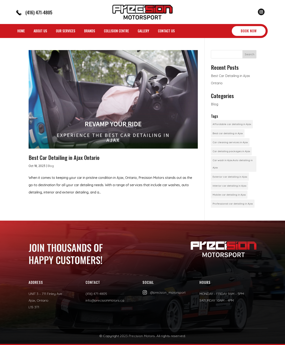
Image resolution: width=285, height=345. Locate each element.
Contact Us (166, 31)
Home (21, 31)
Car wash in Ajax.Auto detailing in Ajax (233, 164)
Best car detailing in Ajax (228, 133)
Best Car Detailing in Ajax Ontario (64, 157)
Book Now (249, 30)
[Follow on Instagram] (261, 12)
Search (249, 54)
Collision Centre (116, 31)
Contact (93, 282)
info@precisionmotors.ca (105, 300)
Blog (51, 166)
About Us (40, 31)
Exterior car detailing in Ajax (230, 176)
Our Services (65, 31)
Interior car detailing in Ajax (229, 185)
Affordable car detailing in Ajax (232, 124)
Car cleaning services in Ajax (230, 142)
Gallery (143, 31)
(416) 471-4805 (38, 12)
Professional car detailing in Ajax (233, 203)
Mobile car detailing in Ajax (229, 194)
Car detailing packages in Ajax (231, 151)
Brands (89, 31)
